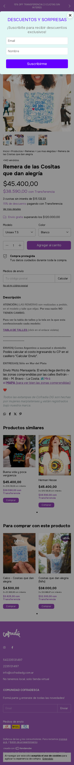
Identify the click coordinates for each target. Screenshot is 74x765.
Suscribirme (37, 63)
